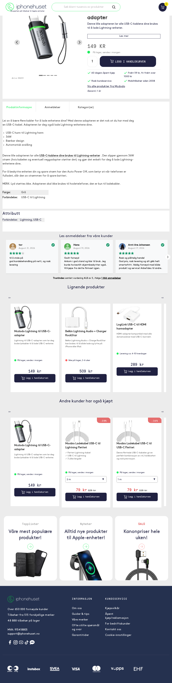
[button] (167, 257)
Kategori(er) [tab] (86, 107)
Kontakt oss (113, 629)
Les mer (123, 36)
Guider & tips (80, 614)
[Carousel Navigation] (7, 296)
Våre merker (80, 619)
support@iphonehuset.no (24, 634)
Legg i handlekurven (129, 61)
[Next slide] (79, 42)
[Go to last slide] (17, 42)
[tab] (41, 75)
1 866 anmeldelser (111, 278)
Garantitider (80, 635)
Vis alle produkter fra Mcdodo (106, 86)
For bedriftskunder (117, 623)
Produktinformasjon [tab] (19, 107)
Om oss (77, 608)
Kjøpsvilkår (112, 608)
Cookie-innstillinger (118, 635)
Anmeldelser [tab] (52, 107)
